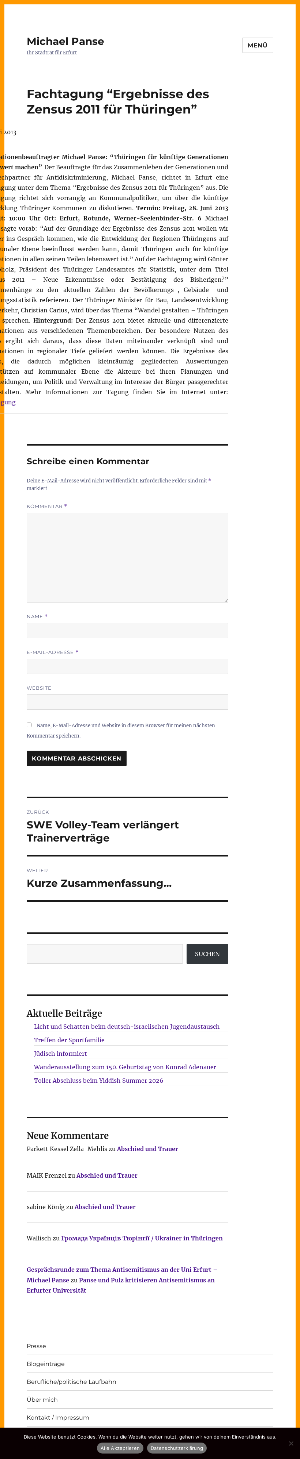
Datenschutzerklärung (177, 1448)
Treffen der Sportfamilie (69, 1040)
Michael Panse (65, 41)
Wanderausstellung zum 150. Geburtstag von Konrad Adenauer (125, 1067)
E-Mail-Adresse (53, 652)
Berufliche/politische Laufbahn (71, 1381)
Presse (36, 1346)
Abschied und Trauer (147, 1148)
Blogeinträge (46, 1363)
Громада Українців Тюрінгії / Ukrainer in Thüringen (142, 1238)
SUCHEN (207, 954)
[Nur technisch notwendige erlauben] (291, 1443)
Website (39, 688)
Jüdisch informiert (60, 1053)
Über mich (42, 1399)
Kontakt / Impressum (58, 1417)
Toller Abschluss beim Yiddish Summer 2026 (99, 1080)
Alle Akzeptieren (120, 1448)
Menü (258, 45)
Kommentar (47, 506)
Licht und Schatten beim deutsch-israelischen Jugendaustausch (127, 1026)
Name (37, 616)
